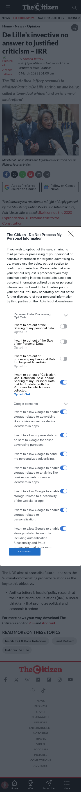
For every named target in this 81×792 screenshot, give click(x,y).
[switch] (63, 326)
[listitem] (40, 316)
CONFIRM (25, 551)
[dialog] (40, 396)
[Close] (72, 235)
